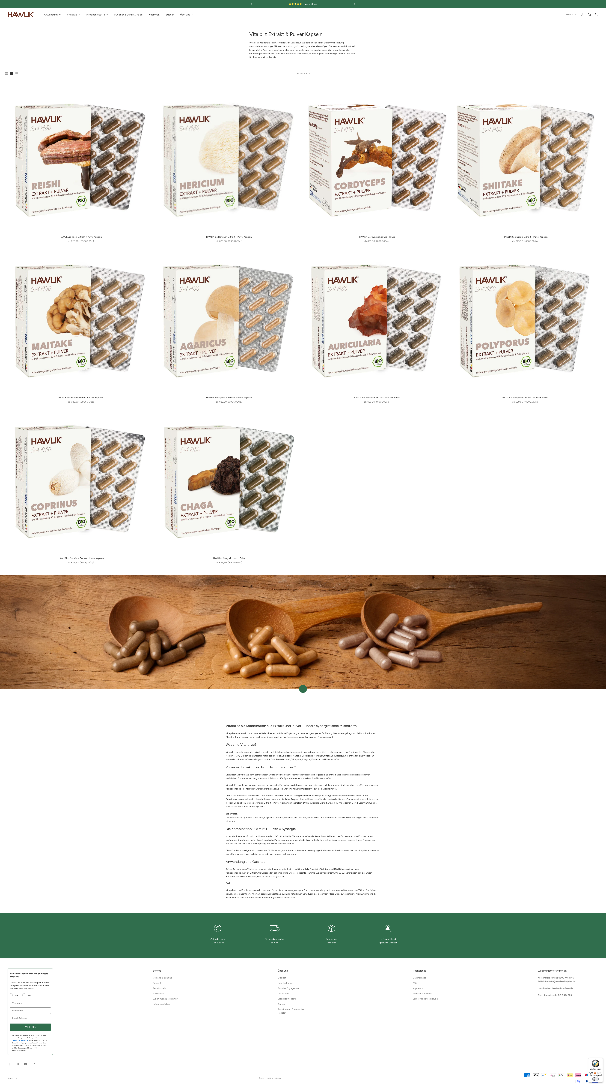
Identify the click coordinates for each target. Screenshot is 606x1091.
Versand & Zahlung (162, 977)
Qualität (282, 977)
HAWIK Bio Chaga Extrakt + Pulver (229, 558)
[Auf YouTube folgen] (25, 1064)
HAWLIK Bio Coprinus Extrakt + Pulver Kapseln (81, 558)
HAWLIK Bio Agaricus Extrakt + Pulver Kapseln (229, 397)
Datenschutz (419, 977)
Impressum (418, 988)
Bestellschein (159, 988)
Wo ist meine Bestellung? (165, 998)
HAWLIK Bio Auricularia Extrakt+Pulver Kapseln (377, 397)
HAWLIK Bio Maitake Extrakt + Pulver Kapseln (81, 397)
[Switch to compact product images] (16, 73)
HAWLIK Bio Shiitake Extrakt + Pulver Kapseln (525, 237)
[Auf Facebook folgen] (9, 1064)
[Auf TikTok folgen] (33, 1064)
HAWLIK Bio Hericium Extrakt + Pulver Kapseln (229, 237)
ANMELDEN (30, 1027)
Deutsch (569, 14)
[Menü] (601, 1060)
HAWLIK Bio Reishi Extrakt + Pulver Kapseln (81, 237)
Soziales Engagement (289, 988)
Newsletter (158, 993)
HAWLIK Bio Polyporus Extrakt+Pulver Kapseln (525, 397)
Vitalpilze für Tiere (287, 998)
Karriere (281, 1004)
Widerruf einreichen (422, 993)
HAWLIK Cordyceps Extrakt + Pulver (377, 237)
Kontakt (157, 983)
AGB (415, 983)
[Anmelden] (583, 14)
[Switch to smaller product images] (11, 73)
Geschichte (283, 993)
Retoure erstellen (161, 1004)
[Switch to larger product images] (6, 73)
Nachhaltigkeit (285, 983)
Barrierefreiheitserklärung (425, 998)
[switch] (595, 1079)
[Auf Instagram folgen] (17, 1064)
